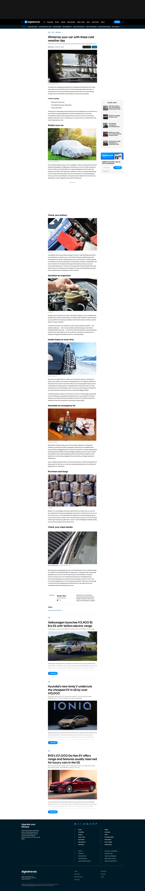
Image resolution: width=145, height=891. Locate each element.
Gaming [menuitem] (63, 22)
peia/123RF (50, 507)
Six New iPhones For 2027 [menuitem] (45, 27)
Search (123, 22)
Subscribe (117, 167)
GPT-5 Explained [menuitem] (116, 27)
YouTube (84, 824)
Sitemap (102, 876)
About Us (80, 851)
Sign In (117, 22)
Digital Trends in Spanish (110, 858)
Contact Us (80, 853)
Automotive (81, 844)
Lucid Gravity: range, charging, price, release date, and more (115, 143)
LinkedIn (93, 824)
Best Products (108, 839)
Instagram (78, 824)
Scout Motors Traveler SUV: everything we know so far (115, 126)
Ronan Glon (51, 47)
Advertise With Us (82, 856)
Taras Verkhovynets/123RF (53, 161)
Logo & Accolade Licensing (84, 861)
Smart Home (81, 839)
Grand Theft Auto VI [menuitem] (32, 27)
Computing (81, 832)
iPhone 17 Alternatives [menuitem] (91, 27)
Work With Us (77, 873)
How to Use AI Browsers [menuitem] (79, 27)
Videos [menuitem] (103, 22)
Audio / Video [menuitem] (81, 22)
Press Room (103, 873)
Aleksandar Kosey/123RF (53, 442)
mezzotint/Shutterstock (52, 376)
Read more (53, 673)
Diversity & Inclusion (78, 876)
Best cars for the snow (57, 102)
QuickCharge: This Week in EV (55, 610)
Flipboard (96, 824)
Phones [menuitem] (57, 22)
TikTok (87, 824)
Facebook (75, 824)
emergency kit (62, 449)
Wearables (107, 832)
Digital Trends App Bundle (111, 861)
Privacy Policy (106, 171)
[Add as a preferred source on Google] (87, 47)
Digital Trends (29, 24)
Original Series (108, 844)
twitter (60, 600)
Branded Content (109, 853)
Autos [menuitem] (88, 22)
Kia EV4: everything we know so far (114, 116)
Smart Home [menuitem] (95, 22)
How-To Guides (108, 842)
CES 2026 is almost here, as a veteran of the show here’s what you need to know (115, 108)
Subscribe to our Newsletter (111, 851)
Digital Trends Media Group (29, 885)
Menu (22, 22)
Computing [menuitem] (50, 22)
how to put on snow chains (76, 400)
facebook (57, 600)
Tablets (106, 829)
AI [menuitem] (44, 22)
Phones (80, 829)
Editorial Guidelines (82, 858)
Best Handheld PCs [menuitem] (67, 27)
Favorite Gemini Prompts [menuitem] (104, 27)
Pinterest (90, 824)
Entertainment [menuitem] (71, 22)
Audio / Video (81, 837)
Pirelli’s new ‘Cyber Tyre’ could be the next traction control (115, 134)
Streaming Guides (109, 837)
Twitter (81, 824)
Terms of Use (77, 879)
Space (106, 834)
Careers (75, 871)
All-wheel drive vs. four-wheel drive (61, 105)
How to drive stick (56, 107)
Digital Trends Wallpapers (110, 856)
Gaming (80, 834)
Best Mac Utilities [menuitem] (57, 27)
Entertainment (81, 842)
